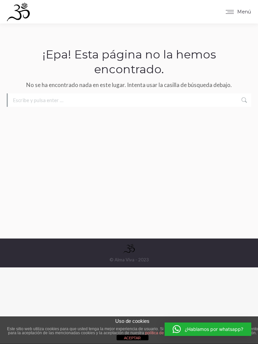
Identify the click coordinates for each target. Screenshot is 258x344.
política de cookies (162, 333)
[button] (208, 329)
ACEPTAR (132, 338)
